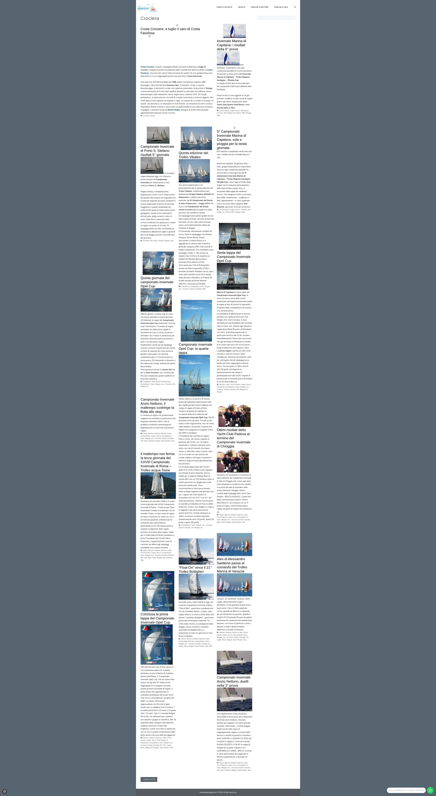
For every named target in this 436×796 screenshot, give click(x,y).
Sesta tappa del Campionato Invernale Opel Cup (234, 257)
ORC (243, 113)
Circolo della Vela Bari (186, 641)
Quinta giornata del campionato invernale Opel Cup (157, 282)
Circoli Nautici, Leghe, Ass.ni (229, 110)
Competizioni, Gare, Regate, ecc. (237, 387)
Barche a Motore (259, 7)
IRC (151, 241)
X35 (210, 646)
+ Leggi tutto (149, 779)
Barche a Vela (281, 7)
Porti (223, 522)
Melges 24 (231, 113)
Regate (241, 7)
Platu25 (151, 441)
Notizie (152, 116)
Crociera (146, 116)
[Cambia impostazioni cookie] (4, 791)
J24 (225, 113)
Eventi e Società (224, 7)
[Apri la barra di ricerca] (295, 7)
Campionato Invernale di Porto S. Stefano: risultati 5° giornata (157, 151)
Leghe (219, 640)
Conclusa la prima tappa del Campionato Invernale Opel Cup (157, 618)
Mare (156, 241)
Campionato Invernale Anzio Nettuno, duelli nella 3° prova (234, 681)
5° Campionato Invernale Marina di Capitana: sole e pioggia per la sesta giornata (232, 140)
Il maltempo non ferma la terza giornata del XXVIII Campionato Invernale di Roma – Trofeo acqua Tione (158, 462)
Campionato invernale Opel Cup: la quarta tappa (195, 349)
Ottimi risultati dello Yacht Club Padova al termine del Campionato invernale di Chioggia (233, 438)
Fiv (247, 637)
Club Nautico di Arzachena (161, 381)
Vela (218, 115)
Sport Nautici (165, 441)
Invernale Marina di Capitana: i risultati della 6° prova (231, 45)
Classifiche (244, 110)
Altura (145, 433)
